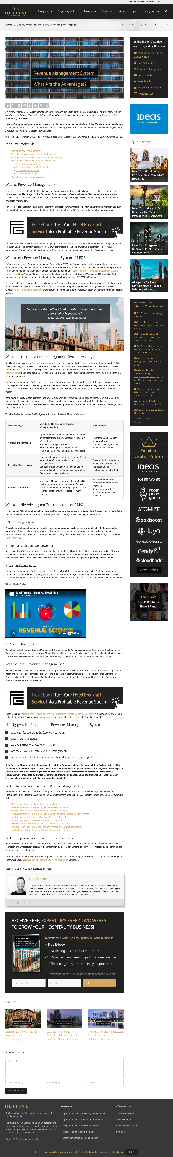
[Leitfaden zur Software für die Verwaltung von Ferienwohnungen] (23, 1010)
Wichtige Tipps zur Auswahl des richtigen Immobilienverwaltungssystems (46, 827)
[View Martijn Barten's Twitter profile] (17, 902)
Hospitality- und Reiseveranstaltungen (80, 1125)
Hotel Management (73, 243)
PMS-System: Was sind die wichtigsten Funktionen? (35, 804)
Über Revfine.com (126, 1113)
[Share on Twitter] (13, 105)
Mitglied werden (125, 1119)
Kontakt (121, 1132)
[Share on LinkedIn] (7, 105)
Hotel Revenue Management (28, 289)
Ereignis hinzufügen (127, 1125)
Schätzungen (30, 653)
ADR (86, 574)
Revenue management (16, 191)
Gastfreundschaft (38, 860)
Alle (130, 25)
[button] (166, 11)
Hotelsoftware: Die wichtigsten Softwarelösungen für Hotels (39, 830)
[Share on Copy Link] (46, 105)
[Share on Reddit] (24, 105)
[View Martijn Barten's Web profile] (30, 902)
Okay (131, 1152)
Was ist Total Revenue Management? (28, 177)
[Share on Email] (41, 105)
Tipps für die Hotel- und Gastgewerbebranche (83, 1113)
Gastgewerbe (87, 363)
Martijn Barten (39, 879)
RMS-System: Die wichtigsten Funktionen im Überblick (36, 820)
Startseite (125, 25)
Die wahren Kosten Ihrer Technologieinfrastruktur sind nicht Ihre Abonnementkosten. (62, 1035)
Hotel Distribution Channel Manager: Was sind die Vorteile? (39, 810)
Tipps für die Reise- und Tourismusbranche (82, 1119)
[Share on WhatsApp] (30, 105)
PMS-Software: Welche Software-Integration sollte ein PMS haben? (42, 823)
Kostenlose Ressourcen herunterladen (80, 1138)
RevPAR (45, 574)
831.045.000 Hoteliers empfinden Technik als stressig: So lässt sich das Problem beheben (106, 1035)
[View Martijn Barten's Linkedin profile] (24, 902)
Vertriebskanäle (12, 538)
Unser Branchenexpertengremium (78, 1132)
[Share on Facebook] (18, 105)
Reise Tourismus (60, 860)
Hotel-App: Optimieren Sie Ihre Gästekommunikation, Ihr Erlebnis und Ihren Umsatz (50, 814)
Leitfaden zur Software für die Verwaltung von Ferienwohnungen (21, 1035)
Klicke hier (90, 1152)
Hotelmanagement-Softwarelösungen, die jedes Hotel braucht (40, 807)
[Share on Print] (35, 105)
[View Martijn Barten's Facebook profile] (11, 902)
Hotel (26, 860)
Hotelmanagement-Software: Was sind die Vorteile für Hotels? (40, 817)
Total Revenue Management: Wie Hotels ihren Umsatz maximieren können (58, 714)
